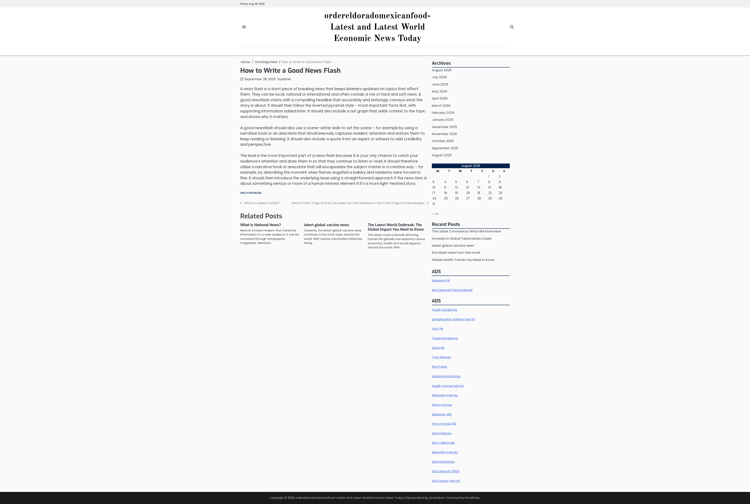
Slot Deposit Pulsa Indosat (452, 290)
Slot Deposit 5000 (445, 471)
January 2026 (442, 119)
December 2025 (444, 127)
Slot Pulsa (439, 366)
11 (445, 187)
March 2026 (441, 105)
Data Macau (441, 433)
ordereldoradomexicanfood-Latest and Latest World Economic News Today (377, 27)
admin (286, 79)
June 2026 (440, 84)
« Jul (435, 214)
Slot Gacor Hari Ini (446, 481)
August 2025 (442, 155)
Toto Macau (441, 357)
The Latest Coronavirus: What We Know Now (466, 231)
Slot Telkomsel (443, 443)
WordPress (472, 498)
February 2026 (443, 112)
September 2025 (445, 148)
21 (478, 193)
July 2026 (439, 77)
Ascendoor (437, 498)
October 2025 (443, 141)
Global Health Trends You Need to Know (463, 260)
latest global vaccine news (326, 224)
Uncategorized (251, 193)
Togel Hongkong (445, 338)
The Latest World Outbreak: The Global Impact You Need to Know (396, 227)
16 (500, 187)
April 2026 (439, 98)
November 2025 (444, 134)
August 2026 (442, 70)
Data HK (438, 348)
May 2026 (439, 91)
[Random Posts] (244, 27)
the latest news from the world (456, 252)
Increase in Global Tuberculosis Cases (461, 238)
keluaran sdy (442, 414)
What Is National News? (260, 224)
